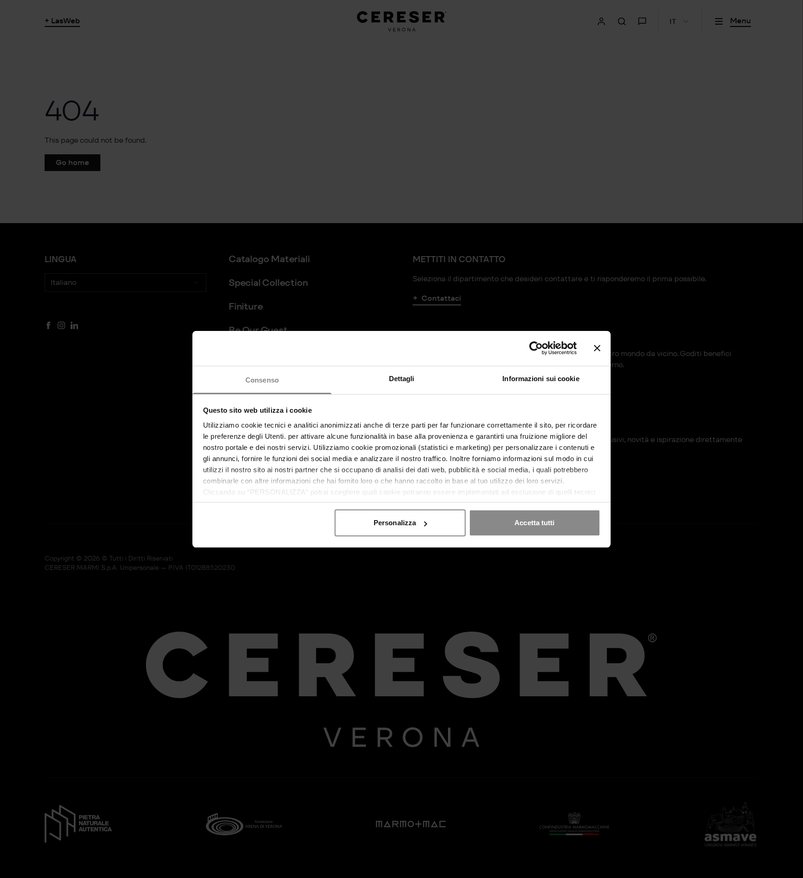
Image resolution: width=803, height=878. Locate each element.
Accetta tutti (534, 523)
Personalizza (395, 523)
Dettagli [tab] (402, 379)
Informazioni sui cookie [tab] (540, 379)
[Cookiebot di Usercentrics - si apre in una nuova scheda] (536, 348)
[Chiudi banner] (597, 348)
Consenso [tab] (262, 380)
